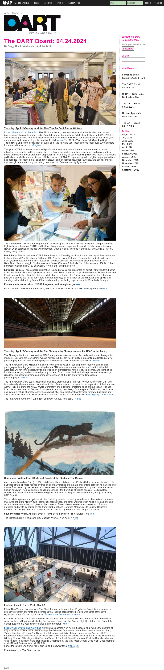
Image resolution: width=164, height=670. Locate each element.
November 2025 (130, 163)
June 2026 (127, 141)
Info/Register (35, 145)
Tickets (96, 360)
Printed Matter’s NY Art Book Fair (21, 132)
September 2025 (130, 169)
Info (62, 140)
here (77, 284)
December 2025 (130, 160)
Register (158, 2)
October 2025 (129, 166)
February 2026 (129, 153)
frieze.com (73, 645)
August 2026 (128, 134)
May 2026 (127, 144)
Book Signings (93, 394)
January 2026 (129, 157)
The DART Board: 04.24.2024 (45, 41)
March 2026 (128, 150)
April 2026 (127, 147)
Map (104, 288)
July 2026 (127, 137)
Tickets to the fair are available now (62, 614)
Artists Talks (108, 394)
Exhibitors (23, 377)
